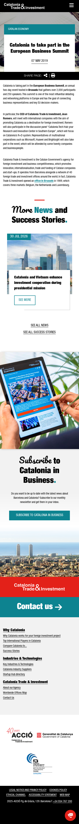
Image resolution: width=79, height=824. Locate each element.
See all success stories (39, 332)
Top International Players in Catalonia (22, 641)
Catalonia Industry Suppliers (17, 669)
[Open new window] (70, 815)
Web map (65, 795)
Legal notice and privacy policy (27, 790)
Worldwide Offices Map (15, 693)
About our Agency (12, 687)
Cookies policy (58, 790)
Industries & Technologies (22, 659)
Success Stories (11, 651)
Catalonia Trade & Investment (25, 682)
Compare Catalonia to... (15, 646)
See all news (39, 325)
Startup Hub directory (14, 674)
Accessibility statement (43, 795)
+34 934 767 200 (62, 801)
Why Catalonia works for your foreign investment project (32, 636)
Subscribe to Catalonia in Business (39, 515)
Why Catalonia (14, 630)
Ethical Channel (16, 795)
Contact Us (8, 698)
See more (26, 301)
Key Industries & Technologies (18, 664)
